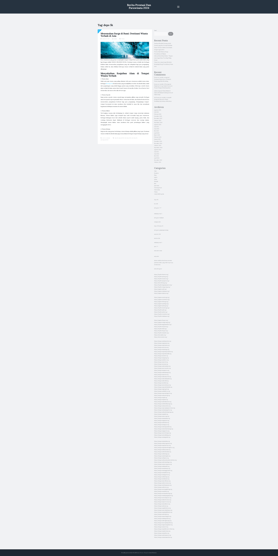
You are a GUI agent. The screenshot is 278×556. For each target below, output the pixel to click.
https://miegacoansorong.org (161, 416)
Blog (155, 175)
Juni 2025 (156, 128)
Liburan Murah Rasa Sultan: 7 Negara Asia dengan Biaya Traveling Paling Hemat (163, 58)
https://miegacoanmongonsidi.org (162, 426)
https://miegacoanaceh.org (161, 362)
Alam (155, 171)
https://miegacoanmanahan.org (162, 441)
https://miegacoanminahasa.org (162, 418)
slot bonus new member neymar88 (162, 97)
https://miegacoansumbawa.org (162, 504)
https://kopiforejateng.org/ (161, 276)
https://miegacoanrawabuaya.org (162, 385)
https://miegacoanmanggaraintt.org (163, 470)
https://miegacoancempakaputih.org (163, 522)
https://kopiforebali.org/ (160, 328)
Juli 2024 (156, 151)
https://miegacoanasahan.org (161, 491)
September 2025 (158, 122)
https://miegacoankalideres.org (162, 391)
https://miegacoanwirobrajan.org (162, 433)
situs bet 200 (157, 234)
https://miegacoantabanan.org (161, 478)
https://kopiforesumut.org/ (161, 278)
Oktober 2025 (157, 120)
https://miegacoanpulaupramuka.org (163, 351)
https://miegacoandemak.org (161, 514)
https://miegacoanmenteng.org (162, 395)
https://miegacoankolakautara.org (162, 401)
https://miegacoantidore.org (161, 360)
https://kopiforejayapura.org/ (161, 280)
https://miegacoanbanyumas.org (162, 449)
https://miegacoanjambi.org (161, 414)
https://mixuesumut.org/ (160, 337)
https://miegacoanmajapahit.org (162, 437)
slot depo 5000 (128, 138)
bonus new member (159, 77)
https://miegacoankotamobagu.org (163, 462)
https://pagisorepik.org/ (160, 289)
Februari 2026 (157, 114)
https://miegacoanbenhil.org (161, 380)
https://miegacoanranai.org (161, 364)
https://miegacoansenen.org (161, 374)
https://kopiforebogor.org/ (161, 330)
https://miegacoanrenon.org (161, 347)
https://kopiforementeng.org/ (162, 308)
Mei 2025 (156, 131)
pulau (155, 179)
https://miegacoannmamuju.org (162, 468)
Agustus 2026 (157, 110)
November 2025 (158, 118)
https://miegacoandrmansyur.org (162, 535)
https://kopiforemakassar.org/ (162, 316)
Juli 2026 (156, 112)
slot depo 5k (109, 83)
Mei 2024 (156, 156)
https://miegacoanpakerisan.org (162, 531)
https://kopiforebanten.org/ (161, 274)
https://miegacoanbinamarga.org (162, 372)
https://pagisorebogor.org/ (161, 320)
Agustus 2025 (157, 124)
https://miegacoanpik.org (160, 397)
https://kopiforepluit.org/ (161, 312)
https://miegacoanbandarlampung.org (163, 412)
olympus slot (157, 222)
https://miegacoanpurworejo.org (162, 501)
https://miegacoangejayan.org (161, 343)
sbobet (156, 260)
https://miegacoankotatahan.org (162, 366)
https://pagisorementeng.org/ (162, 297)
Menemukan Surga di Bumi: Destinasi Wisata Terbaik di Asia (124, 34)
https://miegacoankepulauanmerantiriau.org (165, 460)
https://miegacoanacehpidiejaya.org (163, 510)
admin (115, 38)
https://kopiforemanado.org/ (161, 332)
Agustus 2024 (157, 149)
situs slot (156, 256)
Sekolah (156, 181)
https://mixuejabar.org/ (160, 335)
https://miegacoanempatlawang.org (163, 493)
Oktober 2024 (157, 145)
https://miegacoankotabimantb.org (163, 378)
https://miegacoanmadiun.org (161, 533)
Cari (155, 30)
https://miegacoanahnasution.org (162, 341)
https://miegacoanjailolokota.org (162, 508)
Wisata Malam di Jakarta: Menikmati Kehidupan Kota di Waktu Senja (163, 92)
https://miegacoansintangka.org (162, 456)
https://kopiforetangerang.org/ (162, 287)
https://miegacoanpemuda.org (161, 345)
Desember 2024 (158, 141)
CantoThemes (153, 552)
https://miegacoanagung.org (161, 357)
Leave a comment (106, 138)
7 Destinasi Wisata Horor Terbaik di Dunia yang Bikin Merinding (162, 79)
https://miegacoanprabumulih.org (162, 353)
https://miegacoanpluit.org (161, 399)
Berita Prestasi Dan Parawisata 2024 (139, 6)
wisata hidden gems (159, 194)
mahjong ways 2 (158, 213)
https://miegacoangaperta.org (161, 431)
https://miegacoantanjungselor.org (163, 410)
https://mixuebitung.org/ (160, 283)
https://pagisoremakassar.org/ (162, 291)
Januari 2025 (157, 139)
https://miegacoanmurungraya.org (163, 464)
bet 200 (156, 203)
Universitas (157, 189)
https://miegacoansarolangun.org (162, 516)
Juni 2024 (156, 154)
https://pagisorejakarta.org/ (161, 293)
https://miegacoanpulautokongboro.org (164, 447)
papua (155, 177)
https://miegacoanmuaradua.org (162, 406)
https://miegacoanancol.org (161, 527)
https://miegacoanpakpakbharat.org (163, 512)
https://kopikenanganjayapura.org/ (163, 285)
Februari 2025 (157, 137)
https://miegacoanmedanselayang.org (163, 428)
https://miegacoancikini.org (161, 383)
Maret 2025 (157, 135)
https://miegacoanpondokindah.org (163, 387)
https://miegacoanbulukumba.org (162, 451)
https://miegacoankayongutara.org (163, 443)
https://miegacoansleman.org (161, 422)
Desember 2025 (158, 116)
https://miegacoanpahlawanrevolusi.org (164, 529)
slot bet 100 (157, 238)
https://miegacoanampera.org (161, 370)
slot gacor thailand (159, 217)
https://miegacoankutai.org (161, 506)
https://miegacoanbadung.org (161, 476)
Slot (155, 183)
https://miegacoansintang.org (161, 349)
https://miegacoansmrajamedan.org (163, 537)
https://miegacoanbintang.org (161, 453)
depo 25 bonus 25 (158, 226)
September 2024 (158, 147)
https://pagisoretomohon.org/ (162, 299)
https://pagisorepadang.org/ (161, 303)
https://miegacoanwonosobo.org (162, 368)
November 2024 (158, 143)
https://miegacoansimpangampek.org (163, 495)
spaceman (156, 185)
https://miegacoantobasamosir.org (162, 485)
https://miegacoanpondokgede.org (163, 393)
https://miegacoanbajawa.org (161, 458)
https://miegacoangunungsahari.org (163, 524)
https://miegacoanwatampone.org (162, 497)
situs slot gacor (158, 268)
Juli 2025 (156, 126)
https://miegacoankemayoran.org (162, 376)
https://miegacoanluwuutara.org (162, 483)
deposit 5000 (121, 138)
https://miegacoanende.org (161, 355)
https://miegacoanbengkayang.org (162, 520)
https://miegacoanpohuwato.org (162, 445)
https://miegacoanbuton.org (161, 487)
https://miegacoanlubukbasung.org (163, 403)
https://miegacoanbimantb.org (161, 466)
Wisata (122, 38)
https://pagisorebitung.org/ (161, 301)
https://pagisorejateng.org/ (161, 305)
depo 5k (116, 138)
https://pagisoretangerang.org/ (162, 322)
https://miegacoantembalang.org (162, 435)
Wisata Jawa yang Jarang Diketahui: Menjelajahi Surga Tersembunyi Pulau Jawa (163, 64)
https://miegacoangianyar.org (161, 420)
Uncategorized (158, 187)
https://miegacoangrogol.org (161, 389)
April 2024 (156, 158)
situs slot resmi (158, 250)
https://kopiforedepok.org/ (161, 326)
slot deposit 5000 (104, 139)
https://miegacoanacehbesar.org (162, 481)
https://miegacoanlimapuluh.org (162, 518)
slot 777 (156, 246)
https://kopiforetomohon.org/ (162, 314)
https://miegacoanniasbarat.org (162, 472)
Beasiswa (156, 173)
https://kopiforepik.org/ (160, 310)
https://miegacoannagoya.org (161, 424)
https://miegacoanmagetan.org (162, 474)
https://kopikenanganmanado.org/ (163, 324)
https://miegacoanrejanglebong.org (163, 489)
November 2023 (158, 160)
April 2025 (156, 133)
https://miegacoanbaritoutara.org (162, 499)
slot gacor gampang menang (161, 230)
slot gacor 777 (157, 208)
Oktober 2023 (157, 162)
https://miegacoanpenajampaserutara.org (164, 408)
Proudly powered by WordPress (130, 552)
